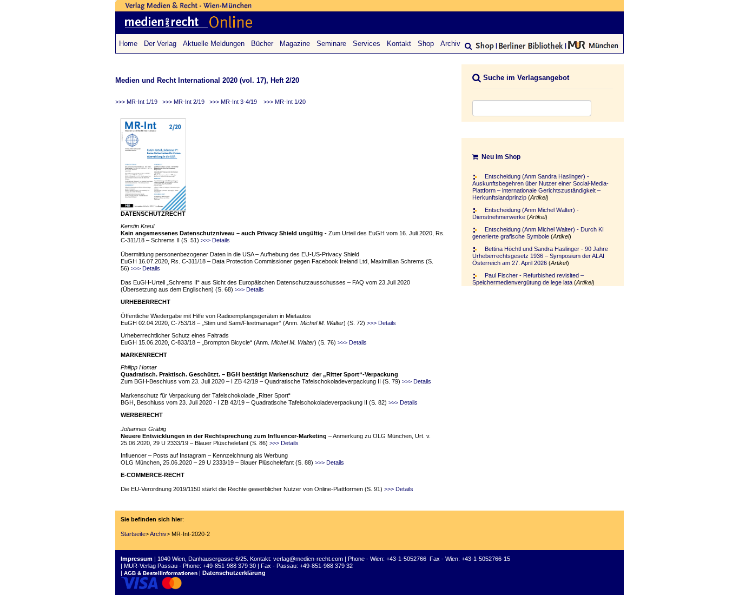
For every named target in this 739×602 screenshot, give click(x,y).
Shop (426, 43)
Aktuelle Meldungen (214, 43)
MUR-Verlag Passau (150, 566)
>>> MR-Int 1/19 (136, 101)
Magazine (295, 43)
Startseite (133, 534)
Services (366, 43)
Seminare (331, 43)
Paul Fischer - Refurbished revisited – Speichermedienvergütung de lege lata (528, 279)
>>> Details (215, 240)
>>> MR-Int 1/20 (284, 101)
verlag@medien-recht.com (308, 558)
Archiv (450, 43)
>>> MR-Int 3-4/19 (233, 101)
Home (128, 43)
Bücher (262, 43)
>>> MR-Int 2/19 (183, 101)
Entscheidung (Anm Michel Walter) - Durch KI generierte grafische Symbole (538, 233)
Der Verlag (160, 43)
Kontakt (399, 43)
